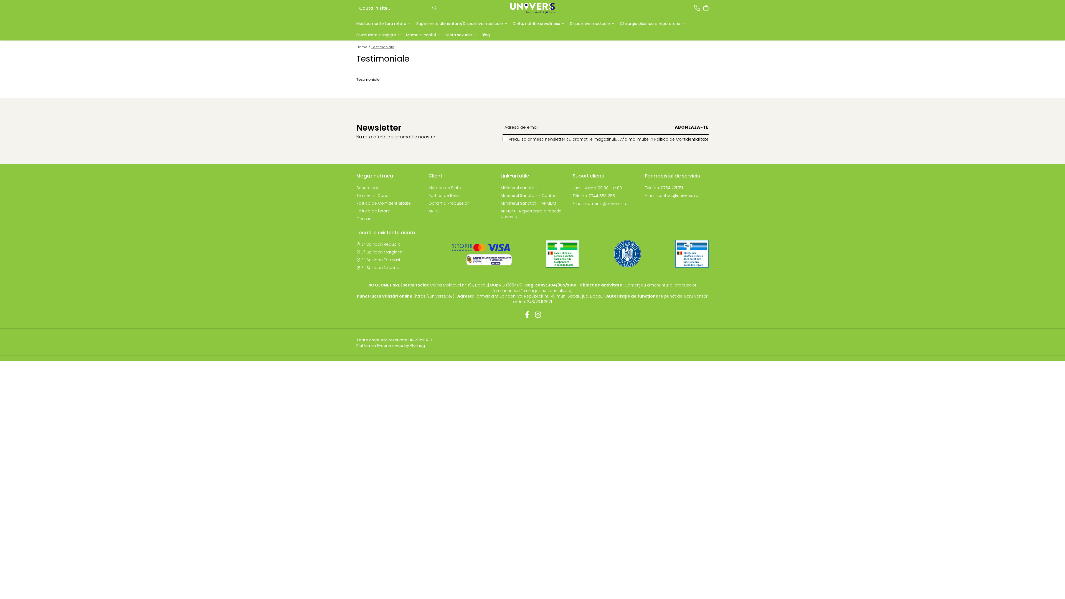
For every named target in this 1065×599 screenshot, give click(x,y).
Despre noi (367, 188)
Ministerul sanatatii (519, 188)
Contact (364, 219)
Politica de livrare (373, 211)
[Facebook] (527, 315)
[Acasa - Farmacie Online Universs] (532, 8)
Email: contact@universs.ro (671, 195)
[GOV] (627, 254)
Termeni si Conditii (374, 195)
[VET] (692, 254)
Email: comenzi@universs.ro (600, 203)
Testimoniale (382, 47)
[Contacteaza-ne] (697, 8)
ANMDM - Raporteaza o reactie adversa (531, 213)
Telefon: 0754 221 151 (664, 188)
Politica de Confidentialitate (681, 139)
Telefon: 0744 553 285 (594, 196)
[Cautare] (435, 8)
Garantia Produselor (448, 203)
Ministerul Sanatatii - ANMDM (528, 203)
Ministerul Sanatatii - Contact (529, 195)
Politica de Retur (444, 195)
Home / (363, 47)
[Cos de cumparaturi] (706, 8)
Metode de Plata (444, 188)
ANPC (433, 211)
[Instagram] (538, 315)
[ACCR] (562, 254)
